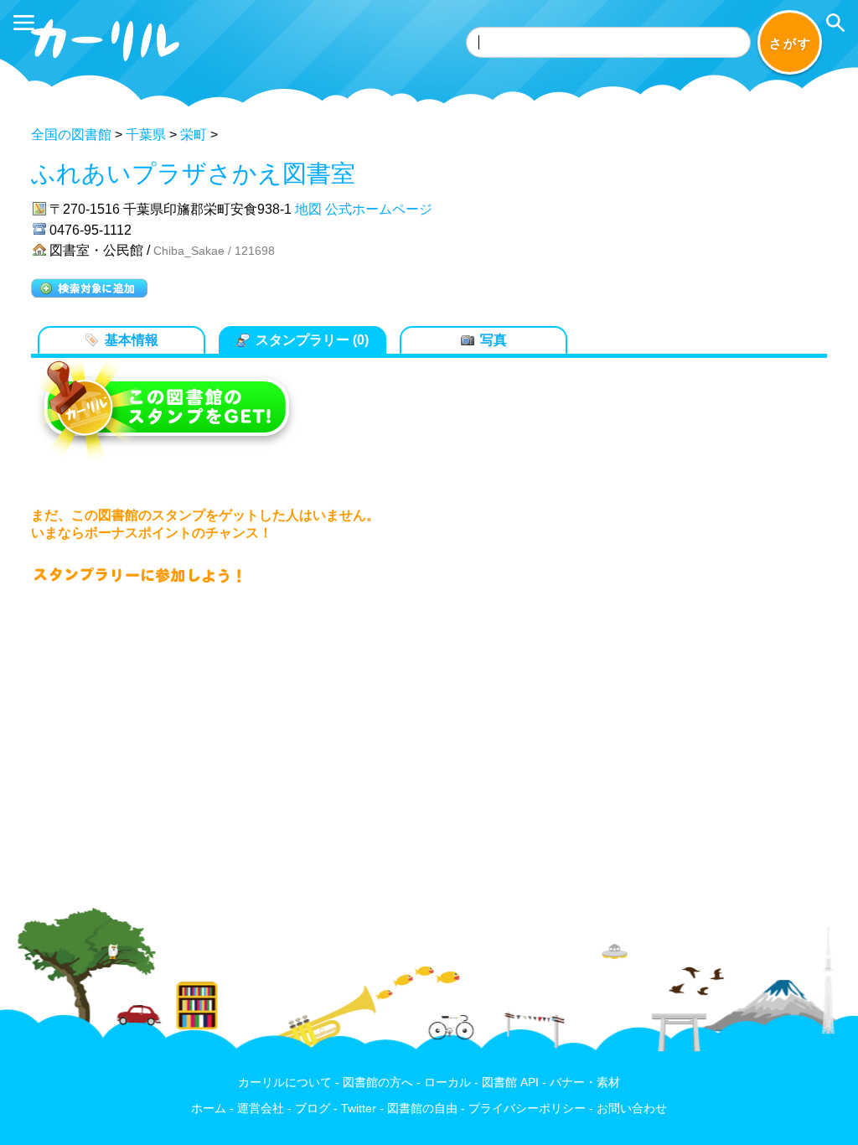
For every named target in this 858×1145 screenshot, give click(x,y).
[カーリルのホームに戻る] (107, 64)
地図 (308, 209)
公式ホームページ (378, 209)
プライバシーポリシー (527, 1108)
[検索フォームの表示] (835, 23)
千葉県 (146, 134)
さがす (790, 43)
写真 (493, 340)
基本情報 (131, 340)
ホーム (208, 1108)
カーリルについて (285, 1082)
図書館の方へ (378, 1082)
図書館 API (510, 1082)
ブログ (312, 1108)
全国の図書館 (71, 134)
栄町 (193, 134)
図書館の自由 (422, 1108)
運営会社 (260, 1108)
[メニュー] (24, 23)
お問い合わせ (632, 1108)
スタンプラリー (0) (312, 340)
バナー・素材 (585, 1082)
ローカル (447, 1082)
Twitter (358, 1108)
